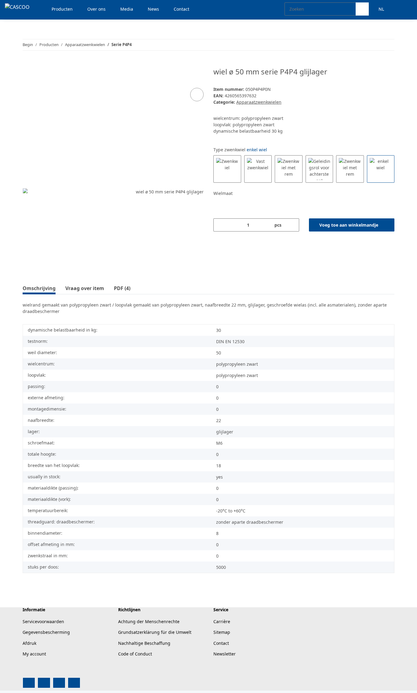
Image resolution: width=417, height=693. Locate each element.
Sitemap (221, 632)
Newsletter (224, 654)
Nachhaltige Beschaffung (144, 643)
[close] (197, 74)
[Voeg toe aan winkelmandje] (27, 64)
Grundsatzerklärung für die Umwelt (154, 632)
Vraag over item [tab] (84, 288)
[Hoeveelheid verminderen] (220, 225)
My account (34, 654)
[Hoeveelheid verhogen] (292, 225)
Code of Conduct (135, 654)
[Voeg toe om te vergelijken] (197, 94)
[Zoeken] (362, 9)
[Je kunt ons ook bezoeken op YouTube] (44, 682)
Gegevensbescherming (46, 632)
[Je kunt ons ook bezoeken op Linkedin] (74, 682)
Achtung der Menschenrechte (148, 621)
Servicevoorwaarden (43, 621)
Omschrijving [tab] (39, 288)
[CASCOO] (17, 7)
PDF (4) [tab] (122, 288)
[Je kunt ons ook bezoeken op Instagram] (59, 682)
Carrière (221, 621)
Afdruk (29, 643)
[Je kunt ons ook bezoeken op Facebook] (29, 682)
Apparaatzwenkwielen (258, 102)
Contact (221, 643)
